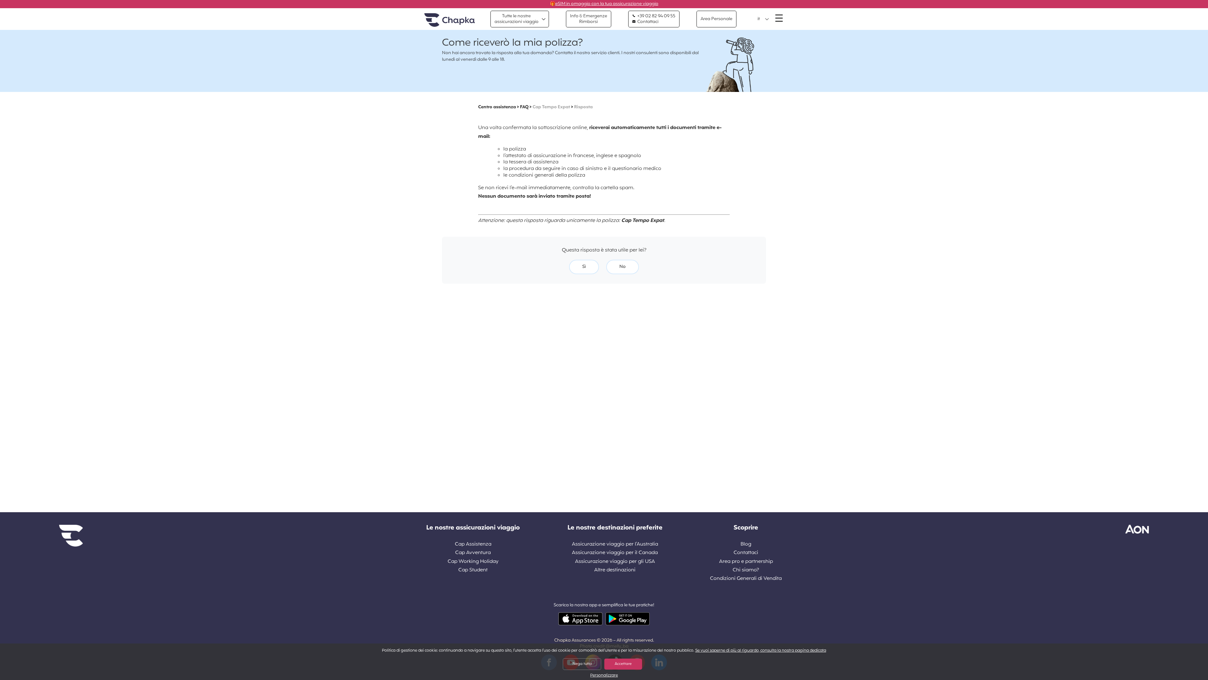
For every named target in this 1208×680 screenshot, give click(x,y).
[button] (763, 19)
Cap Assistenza (473, 544)
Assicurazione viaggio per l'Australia (615, 544)
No (622, 267)
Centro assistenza (497, 107)
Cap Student (473, 570)
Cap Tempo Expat (551, 107)
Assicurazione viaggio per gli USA (615, 561)
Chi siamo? (746, 570)
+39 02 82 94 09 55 (655, 16)
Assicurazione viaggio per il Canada (615, 553)
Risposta (583, 107)
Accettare (623, 664)
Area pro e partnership (746, 561)
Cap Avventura (473, 553)
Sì (584, 267)
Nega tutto (582, 664)
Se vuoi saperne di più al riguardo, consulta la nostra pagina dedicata (760, 651)
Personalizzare (604, 675)
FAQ (524, 107)
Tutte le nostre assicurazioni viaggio (517, 19)
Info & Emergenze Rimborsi (588, 19)
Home (449, 20)
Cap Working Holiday (473, 561)
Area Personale (716, 19)
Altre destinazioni (614, 570)
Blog (746, 544)
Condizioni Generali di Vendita (746, 578)
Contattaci (647, 22)
